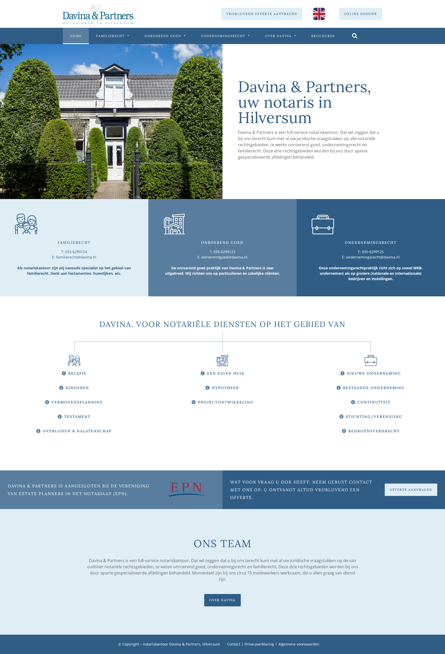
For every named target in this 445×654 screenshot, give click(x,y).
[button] (354, 35)
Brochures (323, 36)
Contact (233, 644)
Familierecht (110, 36)
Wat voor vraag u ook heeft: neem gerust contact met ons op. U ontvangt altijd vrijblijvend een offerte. (301, 489)
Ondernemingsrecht (223, 36)
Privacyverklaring (259, 644)
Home (76, 36)
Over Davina (278, 36)
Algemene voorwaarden (298, 644)
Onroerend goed (162, 36)
